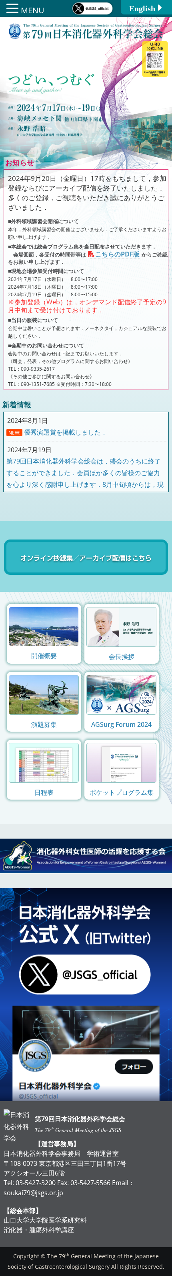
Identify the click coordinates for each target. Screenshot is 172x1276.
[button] (13, 9)
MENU (32, 10)
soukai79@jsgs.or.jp (33, 1192)
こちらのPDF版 (117, 254)
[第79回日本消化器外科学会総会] (86, 39)
